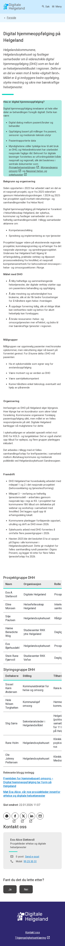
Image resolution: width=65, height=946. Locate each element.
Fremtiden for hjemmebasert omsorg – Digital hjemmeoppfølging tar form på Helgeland (28, 782)
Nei (26, 889)
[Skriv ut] (6, 816)
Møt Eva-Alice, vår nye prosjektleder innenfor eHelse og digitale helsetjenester (31, 793)
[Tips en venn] (40, 816)
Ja (9, 889)
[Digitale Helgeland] (14, 6)
